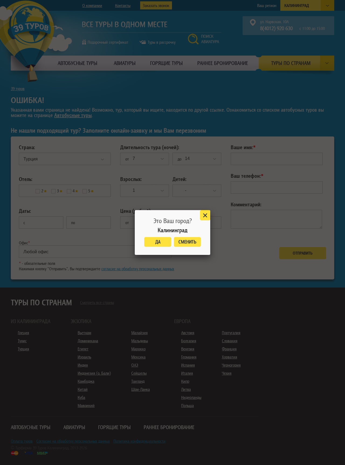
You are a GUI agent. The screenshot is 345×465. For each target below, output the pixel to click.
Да (157, 242)
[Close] (205, 215)
